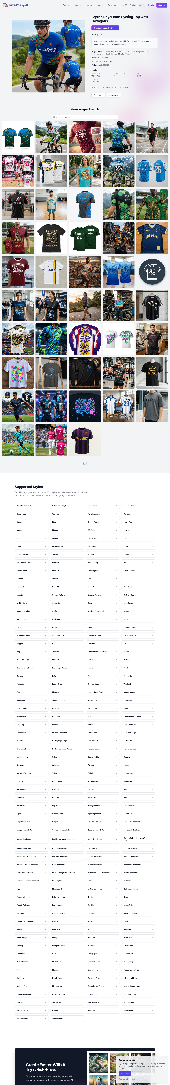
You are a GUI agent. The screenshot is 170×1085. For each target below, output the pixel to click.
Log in (151, 5)
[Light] (144, 5)
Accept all (125, 1073)
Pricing (133, 5)
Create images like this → (105, 28)
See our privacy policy (127, 1079)
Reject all (137, 1073)
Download (115, 95)
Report (112, 61)
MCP (125, 5)
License (94, 87)
